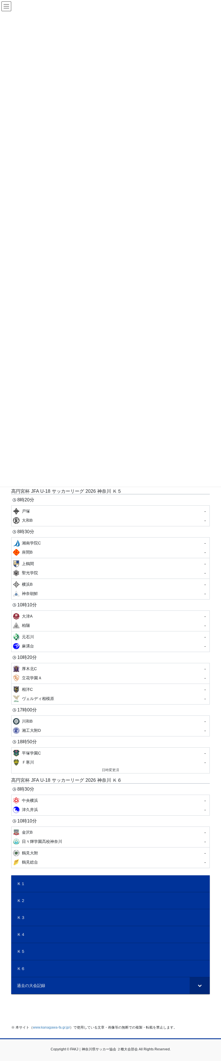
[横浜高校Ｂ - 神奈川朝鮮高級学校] (110, 589)
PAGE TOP (210, 1024)
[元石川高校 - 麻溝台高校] (110, 641)
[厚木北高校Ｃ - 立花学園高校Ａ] (110, 673)
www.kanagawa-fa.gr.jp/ (51, 1027)
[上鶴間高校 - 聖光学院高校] (110, 568)
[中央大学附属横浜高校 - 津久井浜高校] (110, 805)
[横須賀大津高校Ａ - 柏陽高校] (110, 621)
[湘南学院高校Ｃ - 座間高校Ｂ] (110, 548)
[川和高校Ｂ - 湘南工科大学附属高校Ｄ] (110, 726)
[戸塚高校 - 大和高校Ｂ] (110, 516)
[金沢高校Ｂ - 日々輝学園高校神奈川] (110, 837)
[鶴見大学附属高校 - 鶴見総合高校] (110, 857)
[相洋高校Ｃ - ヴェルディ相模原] (110, 694)
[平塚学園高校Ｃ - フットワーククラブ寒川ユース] (110, 760)
